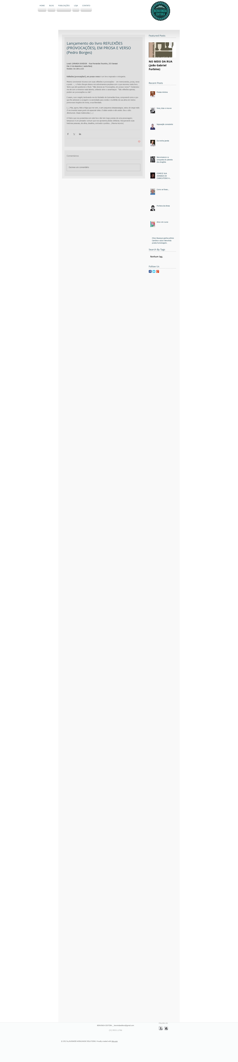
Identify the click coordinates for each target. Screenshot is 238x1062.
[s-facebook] (161, 1028)
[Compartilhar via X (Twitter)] (74, 134)
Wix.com (115, 1041)
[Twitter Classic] (153, 271)
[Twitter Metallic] (166, 1028)
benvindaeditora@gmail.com (124, 1025)
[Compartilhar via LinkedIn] (80, 134)
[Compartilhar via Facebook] (68, 134)
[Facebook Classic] (150, 271)
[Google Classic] (157, 271)
